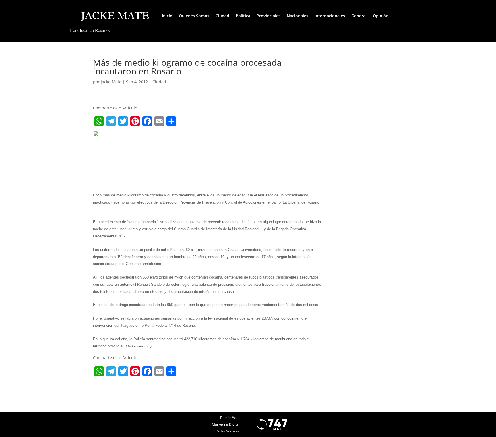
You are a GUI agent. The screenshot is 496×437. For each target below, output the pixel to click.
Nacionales (297, 15)
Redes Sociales (227, 431)
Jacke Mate (111, 81)
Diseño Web (229, 417)
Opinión (381, 15)
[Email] (159, 121)
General (359, 15)
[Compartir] (171, 121)
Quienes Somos (194, 15)
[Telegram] (111, 121)
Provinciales (268, 15)
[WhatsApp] (99, 121)
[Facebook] (147, 121)
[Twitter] (123, 121)
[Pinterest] (135, 121)
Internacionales (330, 15)
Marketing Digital (225, 424)
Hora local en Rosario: (89, 30)
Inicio (167, 15)
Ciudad (222, 15)
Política (243, 15)
